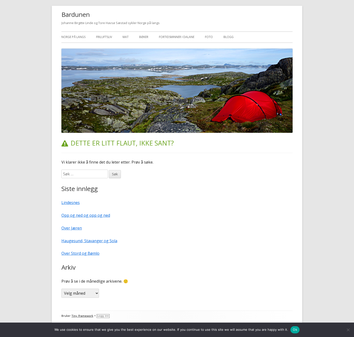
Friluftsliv (104, 37)
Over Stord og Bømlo (80, 253)
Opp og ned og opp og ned (85, 215)
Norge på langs (73, 37)
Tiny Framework (82, 316)
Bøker (143, 37)
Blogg (228, 37)
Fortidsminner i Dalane (176, 37)
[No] (348, 329)
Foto (209, 37)
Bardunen (75, 14)
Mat (126, 37)
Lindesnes (70, 202)
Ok (295, 329)
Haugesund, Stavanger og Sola (89, 240)
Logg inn (103, 316)
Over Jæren (71, 228)
